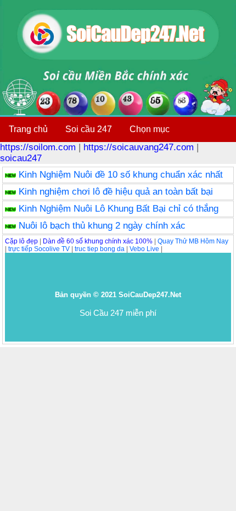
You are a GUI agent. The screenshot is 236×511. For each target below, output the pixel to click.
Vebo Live (144, 249)
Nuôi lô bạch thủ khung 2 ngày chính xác (102, 225)
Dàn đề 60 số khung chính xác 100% (98, 241)
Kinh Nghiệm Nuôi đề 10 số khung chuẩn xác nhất (121, 174)
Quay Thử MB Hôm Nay (193, 241)
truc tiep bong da (100, 249)
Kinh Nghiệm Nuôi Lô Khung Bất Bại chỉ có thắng (118, 208)
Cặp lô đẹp (21, 241)
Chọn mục (150, 129)
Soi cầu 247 (88, 129)
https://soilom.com (38, 147)
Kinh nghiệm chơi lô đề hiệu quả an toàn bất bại (116, 191)
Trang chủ (28, 129)
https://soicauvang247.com (138, 147)
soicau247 (21, 158)
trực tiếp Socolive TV (39, 249)
